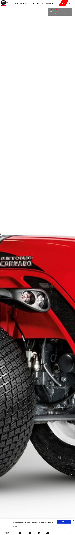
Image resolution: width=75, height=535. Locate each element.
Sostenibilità (24, 3)
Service (48, 3)
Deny (64, 528)
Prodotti (32, 3)
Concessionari (40, 3)
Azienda (16, 3)
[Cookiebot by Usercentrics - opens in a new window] (6, 533)
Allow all (63, 521)
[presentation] (1, 271)
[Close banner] (73, 520)
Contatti (54, 3)
